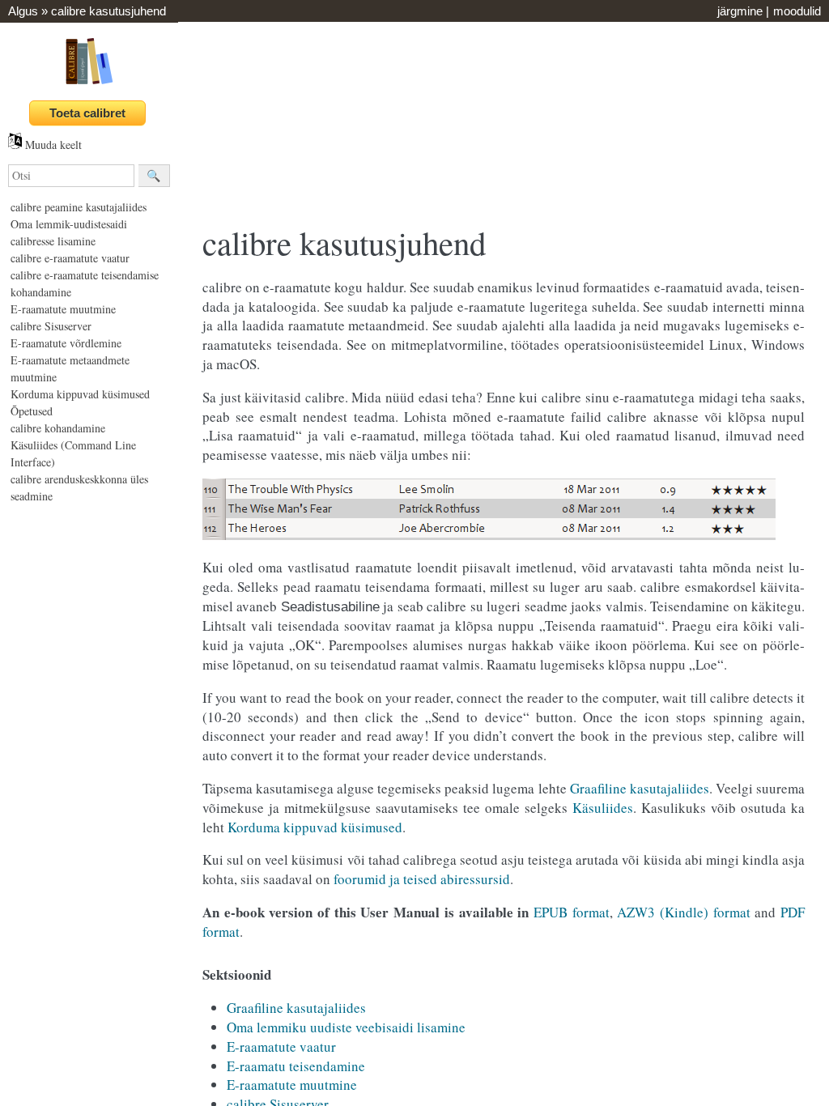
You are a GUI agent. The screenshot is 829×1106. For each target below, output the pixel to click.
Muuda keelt (52, 144)
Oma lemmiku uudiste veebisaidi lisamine (346, 1027)
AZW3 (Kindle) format (683, 912)
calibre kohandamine (58, 428)
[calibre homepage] (89, 83)
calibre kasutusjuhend (108, 11)
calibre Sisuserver (51, 326)
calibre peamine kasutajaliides (79, 207)
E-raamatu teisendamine (296, 1066)
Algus (23, 11)
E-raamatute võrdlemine (66, 343)
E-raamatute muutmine (63, 309)
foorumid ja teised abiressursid (422, 879)
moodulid (797, 11)
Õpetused (32, 411)
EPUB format (572, 912)
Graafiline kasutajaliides (296, 1007)
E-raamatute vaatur (281, 1046)
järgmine (740, 11)
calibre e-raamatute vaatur (70, 258)
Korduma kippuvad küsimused (80, 394)
